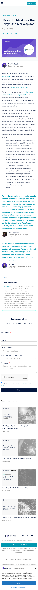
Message (4, 363)
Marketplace (6, 76)
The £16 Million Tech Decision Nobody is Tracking (19, 518)
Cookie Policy (13, 587)
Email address (6, 348)
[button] (35, 568)
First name (5, 332)
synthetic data (28, 92)
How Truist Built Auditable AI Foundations (16, 488)
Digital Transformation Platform (19, 87)
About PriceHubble (10, 282)
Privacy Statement (22, 587)
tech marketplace (7, 95)
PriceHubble (7, 286)
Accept (19, 583)
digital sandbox (23, 95)
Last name (5, 340)
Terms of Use (26, 383)
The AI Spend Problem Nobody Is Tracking (16, 458)
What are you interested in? (11, 355)
